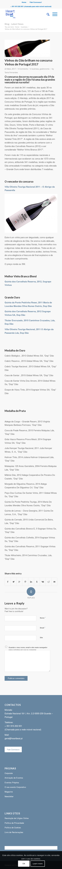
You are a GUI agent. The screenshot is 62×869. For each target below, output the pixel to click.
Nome (43, 617)
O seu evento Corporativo (15, 787)
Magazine (9, 791)
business (24, 27)
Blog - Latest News (14, 24)
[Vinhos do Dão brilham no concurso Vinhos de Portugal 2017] (27, 48)
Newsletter (9, 796)
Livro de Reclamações (14, 832)
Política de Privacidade (14, 823)
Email (42, 627)
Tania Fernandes (11, 72)
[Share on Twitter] (13, 582)
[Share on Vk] (43, 582)
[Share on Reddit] (48, 582)
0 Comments (23, 69)
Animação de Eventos (14, 777)
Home (24, 2)
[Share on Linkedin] (31, 582)
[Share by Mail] (54, 582)
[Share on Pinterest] (25, 582)
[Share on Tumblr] (37, 582)
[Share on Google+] (19, 582)
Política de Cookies (13, 827)
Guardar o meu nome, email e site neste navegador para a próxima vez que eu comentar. (28, 648)
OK (23, 863)
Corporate (9, 773)
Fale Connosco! (36, 2)
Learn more (38, 863)
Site (41, 637)
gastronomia (44, 69)
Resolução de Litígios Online (17, 818)
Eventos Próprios (12, 782)
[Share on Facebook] (8, 582)
